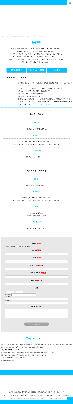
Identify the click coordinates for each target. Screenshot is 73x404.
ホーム (6, 395)
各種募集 (32, 395)
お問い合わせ (50, 395)
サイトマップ (67, 395)
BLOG (58, 395)
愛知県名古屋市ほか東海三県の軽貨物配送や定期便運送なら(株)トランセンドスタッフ (36, 392)
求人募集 (57, 70)
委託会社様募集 (16, 70)
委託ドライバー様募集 (36, 70)
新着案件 (11, 59)
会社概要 (41, 395)
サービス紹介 (15, 395)
